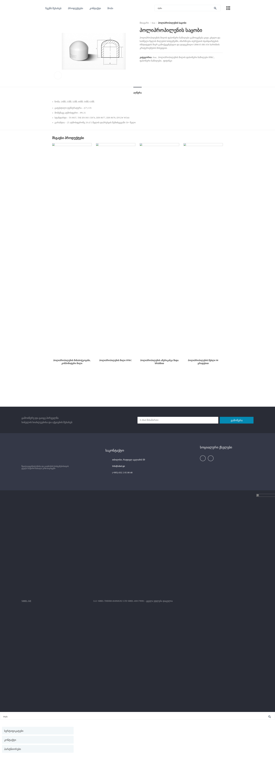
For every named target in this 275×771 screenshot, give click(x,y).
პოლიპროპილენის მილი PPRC (115, 360)
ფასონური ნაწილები (150, 61)
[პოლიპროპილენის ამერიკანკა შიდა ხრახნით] (159, 250)
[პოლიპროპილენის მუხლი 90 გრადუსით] (203, 250)
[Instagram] (211, 458)
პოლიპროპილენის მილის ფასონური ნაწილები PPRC (186, 57)
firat (153, 23)
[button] (75, 8)
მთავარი (144, 23)
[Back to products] (217, 23)
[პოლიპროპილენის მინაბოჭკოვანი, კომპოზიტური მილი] (72, 250)
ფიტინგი (167, 61)
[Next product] (221, 23)
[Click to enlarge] (57, 75)
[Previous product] (214, 23)
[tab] (137, 91)
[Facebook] (203, 458)
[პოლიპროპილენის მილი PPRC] (115, 250)
